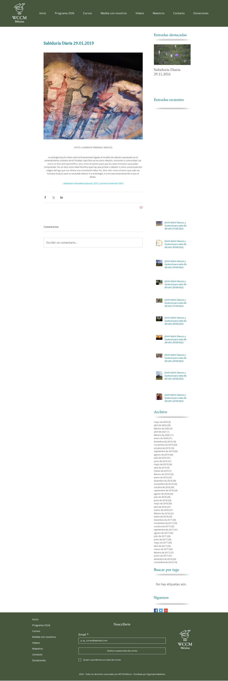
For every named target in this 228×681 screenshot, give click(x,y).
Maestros (37, 648)
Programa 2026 (41, 625)
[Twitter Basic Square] (161, 610)
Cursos (36, 631)
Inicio (35, 619)
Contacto (37, 654)
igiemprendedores (156, 674)
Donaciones (39, 660)
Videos (36, 642)
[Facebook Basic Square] (156, 610)
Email (83, 634)
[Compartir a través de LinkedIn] (61, 197)
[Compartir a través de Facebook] (45, 197)
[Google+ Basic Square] (166, 610)
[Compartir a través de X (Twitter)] (53, 197)
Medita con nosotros (44, 637)
